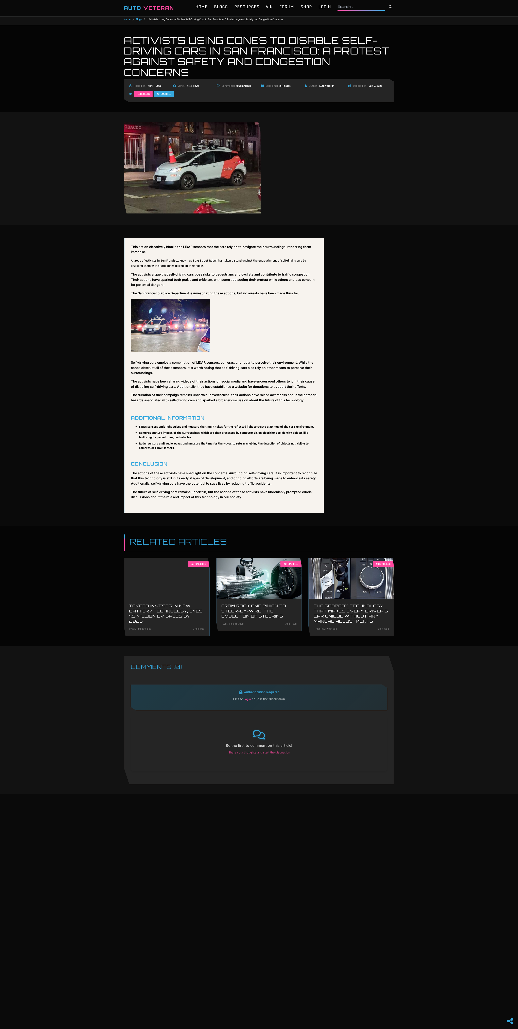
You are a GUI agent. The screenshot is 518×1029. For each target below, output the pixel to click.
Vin (269, 7)
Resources (246, 7)
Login (324, 7)
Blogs (221, 7)
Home (201, 7)
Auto (149, 8)
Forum (286, 7)
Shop (306, 7)
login (247, 699)
